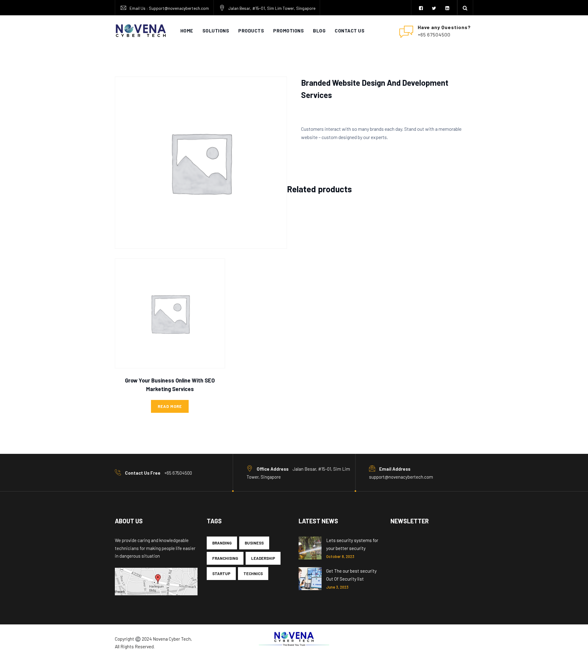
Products (251, 30)
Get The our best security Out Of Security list (351, 575)
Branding (222, 543)
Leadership (263, 558)
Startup (221, 573)
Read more (170, 406)
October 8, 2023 (340, 556)
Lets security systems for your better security (352, 544)
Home (186, 30)
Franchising (225, 558)
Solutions (215, 30)
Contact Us (349, 30)
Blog (319, 30)
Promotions (288, 30)
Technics (253, 573)
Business (254, 543)
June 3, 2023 (337, 587)
